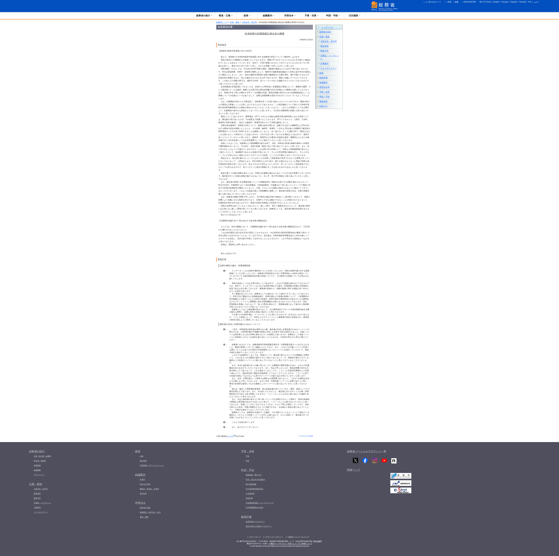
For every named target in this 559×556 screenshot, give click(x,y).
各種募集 (37, 470)
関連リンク (353, 469)
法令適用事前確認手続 (254, 489)
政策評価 (323, 78)
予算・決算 (310, 15)
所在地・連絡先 (40, 461)
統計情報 (143, 461)
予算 (247, 456)
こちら (230, 436)
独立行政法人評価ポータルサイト (259, 526)
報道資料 (324, 46)
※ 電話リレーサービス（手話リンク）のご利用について (290, 544)
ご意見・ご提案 (452, 2)
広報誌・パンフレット (329, 57)
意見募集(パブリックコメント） (152, 465)
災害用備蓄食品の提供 (254, 508)
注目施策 (353, 15)
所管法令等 (324, 87)
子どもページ (39, 475)
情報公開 (249, 498)
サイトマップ (255, 537)
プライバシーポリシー (274, 537)
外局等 (142, 480)
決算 (247, 461)
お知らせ (323, 106)
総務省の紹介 (203, 15)
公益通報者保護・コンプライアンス (260, 503)
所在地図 (317, 541)
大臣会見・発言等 (249, 22)
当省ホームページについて (298, 537)
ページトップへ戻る (306, 436)
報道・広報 (224, 15)
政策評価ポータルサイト (255, 522)
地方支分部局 (145, 484)
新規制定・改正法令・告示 (150, 512)
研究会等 (143, 494)
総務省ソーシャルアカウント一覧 (366, 451)
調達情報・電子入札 (253, 475)
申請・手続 (332, 15)
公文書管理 (250, 494)
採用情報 (37, 465)
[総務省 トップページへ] (385, 6)
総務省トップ (222, 22)
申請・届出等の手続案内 (255, 480)
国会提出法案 (145, 508)
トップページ (327, 27)
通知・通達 (144, 517)
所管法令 (289, 15)
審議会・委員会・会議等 (149, 489)
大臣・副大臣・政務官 (42, 456)
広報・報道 (234, 22)
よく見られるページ (433, 2)
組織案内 (267, 15)
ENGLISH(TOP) (470, 2)
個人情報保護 (251, 484)
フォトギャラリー (328, 68)
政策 (246, 15)
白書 (141, 456)
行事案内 (324, 63)
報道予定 (324, 51)
